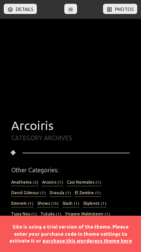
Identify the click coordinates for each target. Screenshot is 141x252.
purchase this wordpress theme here (87, 240)
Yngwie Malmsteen (87, 214)
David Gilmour (28, 192)
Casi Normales (84, 182)
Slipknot (94, 203)
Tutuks (51, 214)
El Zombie (88, 192)
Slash (70, 203)
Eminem (22, 203)
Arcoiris (52, 182)
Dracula (60, 192)
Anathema (24, 182)
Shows (48, 203)
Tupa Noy (24, 214)
